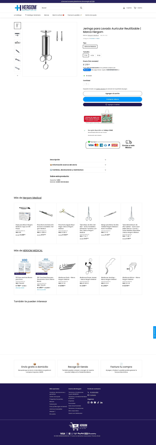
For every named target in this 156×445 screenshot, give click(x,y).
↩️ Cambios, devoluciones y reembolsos (66, 170)
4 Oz (92, 55)
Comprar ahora (112, 99)
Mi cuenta (53, 414)
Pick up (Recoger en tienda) (58, 406)
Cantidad (86, 80)
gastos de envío (100, 89)
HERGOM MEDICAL (33, 250)
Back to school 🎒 (58, 15)
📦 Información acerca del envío (63, 165)
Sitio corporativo (74, 411)
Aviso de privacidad (75, 406)
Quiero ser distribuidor (75, 413)
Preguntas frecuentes (56, 399)
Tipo (84, 43)
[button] (112, 104)
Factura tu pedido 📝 (75, 15)
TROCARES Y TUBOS (94, 38)
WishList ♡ (53, 411)
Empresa (71, 401)
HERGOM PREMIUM (90, 46)
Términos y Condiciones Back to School (78, 397)
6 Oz (98, 55)
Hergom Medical (93, 35)
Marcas (46, 15)
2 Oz (85, 55)
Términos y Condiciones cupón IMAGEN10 (76, 393)
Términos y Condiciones (76, 408)
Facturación (53, 404)
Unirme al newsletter (56, 409)
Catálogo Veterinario (33, 15)
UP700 (92, 1)
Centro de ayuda (90, 15)
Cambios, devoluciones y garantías (57, 393)
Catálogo (18, 15)
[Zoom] (50, 49)
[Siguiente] (17, 75)
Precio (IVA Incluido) (90, 61)
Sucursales (72, 403)
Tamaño (86, 52)
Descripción (55, 160)
